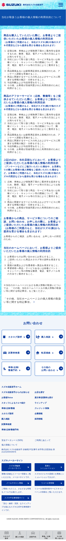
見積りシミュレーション (47, 467)
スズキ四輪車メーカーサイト (14, 467)
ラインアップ (41, 403)
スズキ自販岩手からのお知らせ (15, 392)
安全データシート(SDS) (12, 440)
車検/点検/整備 (8, 408)
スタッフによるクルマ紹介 (13, 403)
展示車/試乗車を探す (44, 397)
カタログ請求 (7, 413)
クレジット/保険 (42, 408)
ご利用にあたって (43, 440)
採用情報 (39, 419)
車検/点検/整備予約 (10, 429)
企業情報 (39, 413)
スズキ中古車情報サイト (14, 498)
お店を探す (40, 392)
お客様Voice (7, 397)
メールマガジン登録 (14, 483)
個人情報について (9, 445)
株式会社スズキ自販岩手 (33, 5)
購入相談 (5, 419)
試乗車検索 (6, 424)
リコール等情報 (47, 483)
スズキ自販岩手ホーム (11, 387)
